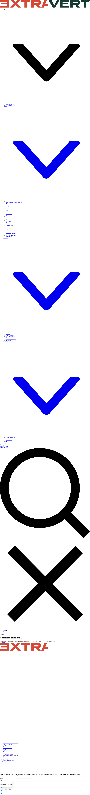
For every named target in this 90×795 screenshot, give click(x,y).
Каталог (5, 745)
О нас (4, 746)
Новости (5, 751)
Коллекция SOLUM (7, 744)
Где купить (5, 341)
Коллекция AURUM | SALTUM (10, 743)
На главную (3, 642)
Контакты (5, 441)
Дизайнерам (6, 756)
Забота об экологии (7, 748)
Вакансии (5, 750)
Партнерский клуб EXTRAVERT (11, 755)
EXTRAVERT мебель (8, 754)
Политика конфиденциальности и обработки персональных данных (16, 775)
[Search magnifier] (1, 780)
